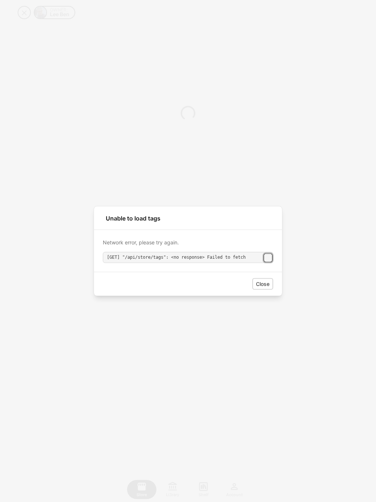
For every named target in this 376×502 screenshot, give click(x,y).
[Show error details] (268, 257)
